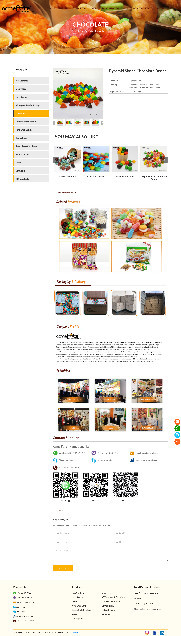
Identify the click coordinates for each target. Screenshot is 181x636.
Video (95, 8)
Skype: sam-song (66, 460)
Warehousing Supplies (143, 603)
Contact (161, 8)
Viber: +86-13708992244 (109, 453)
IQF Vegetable (22, 179)
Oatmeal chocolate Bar (26, 121)
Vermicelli (20, 170)
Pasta (18, 162)
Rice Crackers (22, 80)
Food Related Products (115, 8)
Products (64, 8)
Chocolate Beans (96, 176)
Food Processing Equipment (146, 593)
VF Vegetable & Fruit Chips (28, 105)
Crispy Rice (21, 88)
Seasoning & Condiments (27, 146)
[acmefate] (177, 435)
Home (52, 8)
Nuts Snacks (21, 97)
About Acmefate (142, 8)
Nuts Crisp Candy (24, 129)
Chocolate (99, 31)
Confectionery (22, 138)
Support (74, 633)
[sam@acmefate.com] (177, 422)
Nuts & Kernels (22, 154)
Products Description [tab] (66, 192)
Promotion (81, 8)
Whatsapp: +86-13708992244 (72, 453)
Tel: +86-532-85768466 (70, 467)
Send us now (62, 568)
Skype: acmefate (105, 460)
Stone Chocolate (67, 176)
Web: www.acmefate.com (147, 460)
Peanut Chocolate (125, 176)
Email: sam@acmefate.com (147, 453)
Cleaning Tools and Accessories (147, 609)
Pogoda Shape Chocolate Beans (154, 178)
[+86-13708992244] (177, 428)
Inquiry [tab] (60, 510)
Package (137, 598)
